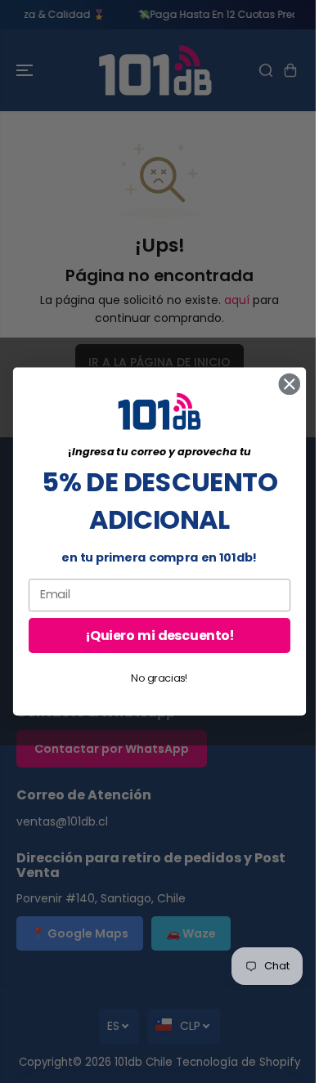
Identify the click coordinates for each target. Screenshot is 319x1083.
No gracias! (159, 677)
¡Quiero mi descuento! (159, 635)
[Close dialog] (289, 384)
